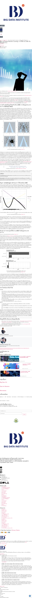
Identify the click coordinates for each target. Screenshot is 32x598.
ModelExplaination (3, 349)
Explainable (6, 348)
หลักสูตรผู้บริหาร (4, 486)
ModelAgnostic (26, 348)
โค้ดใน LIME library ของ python (21, 168)
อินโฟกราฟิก (3, 492)
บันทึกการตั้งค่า (2, 586)
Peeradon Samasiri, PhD (5, 344)
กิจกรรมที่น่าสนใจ (4, 493)
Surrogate (7, 349)
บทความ (3, 489)
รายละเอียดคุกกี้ (4, 561)
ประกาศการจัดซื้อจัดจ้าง (5, 488)
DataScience (2, 348)
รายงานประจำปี (4, 490)
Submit (24, 414)
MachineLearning (21, 348)
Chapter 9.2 (23, 149)
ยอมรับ (6, 543)
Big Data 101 (5, 40)
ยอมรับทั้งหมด (2, 553)
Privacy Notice (16, 530)
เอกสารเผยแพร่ (4, 491)
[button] (1, 28)
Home (1, 40)
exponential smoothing (3, 161)
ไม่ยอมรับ (3, 543)
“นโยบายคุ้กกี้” (3, 542)
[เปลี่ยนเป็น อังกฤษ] (1, 34)
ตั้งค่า (1, 543)
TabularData (11, 349)
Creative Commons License (12, 91)
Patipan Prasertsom (4, 334)
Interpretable (16, 348)
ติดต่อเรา (3, 494)
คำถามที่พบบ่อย (4, 495)
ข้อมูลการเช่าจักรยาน (10, 235)
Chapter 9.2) (23, 214)
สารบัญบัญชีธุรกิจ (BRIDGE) (6, 487)
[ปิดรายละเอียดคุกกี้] (0, 587)
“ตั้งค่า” (26, 542)
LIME (18, 348)
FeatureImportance (11, 348)
